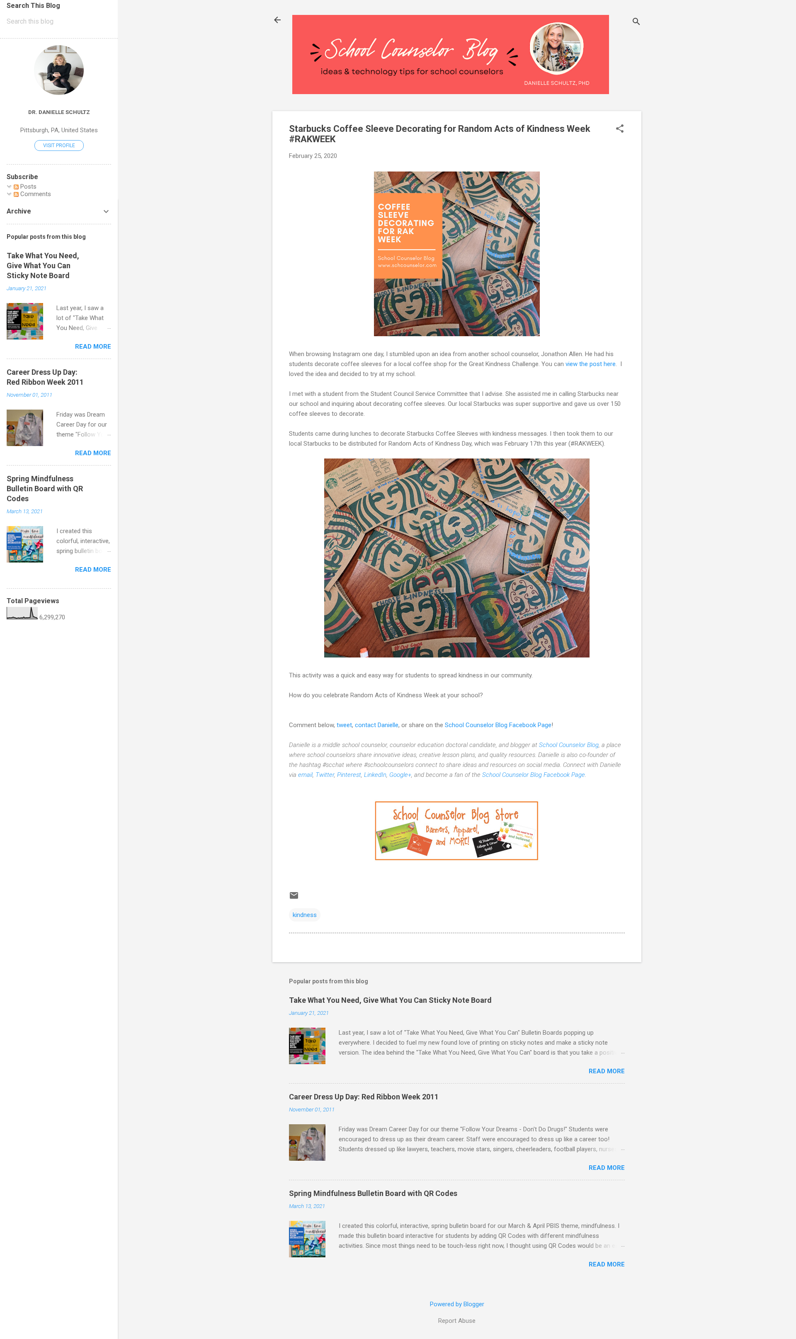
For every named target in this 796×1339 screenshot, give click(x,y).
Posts (27, 186)
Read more (607, 1071)
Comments (35, 194)
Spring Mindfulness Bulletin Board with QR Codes (373, 1193)
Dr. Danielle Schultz (59, 112)
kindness (305, 915)
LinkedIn (375, 775)
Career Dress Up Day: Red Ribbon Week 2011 (364, 1096)
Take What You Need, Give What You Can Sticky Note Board (390, 1000)
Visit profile (59, 145)
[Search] (636, 22)
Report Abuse (457, 1320)
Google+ (400, 775)
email (305, 775)
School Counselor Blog (569, 745)
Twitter (324, 775)
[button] (620, 129)
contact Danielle (376, 725)
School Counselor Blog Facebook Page (498, 725)
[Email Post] (294, 898)
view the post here (590, 364)
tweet (344, 725)
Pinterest (349, 775)
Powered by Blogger (457, 1304)
